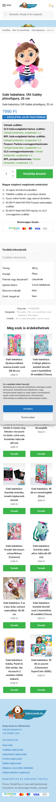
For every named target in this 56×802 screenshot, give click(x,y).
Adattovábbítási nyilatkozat (16, 772)
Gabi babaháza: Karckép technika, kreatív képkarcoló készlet (14, 494)
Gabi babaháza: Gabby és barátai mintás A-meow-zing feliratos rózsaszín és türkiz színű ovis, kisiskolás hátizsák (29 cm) (14, 431)
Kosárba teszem (34, 173)
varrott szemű (43, 318)
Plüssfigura (33, 315)
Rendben (28, 408)
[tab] (28, 250)
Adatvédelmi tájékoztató (14, 754)
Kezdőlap (6, 30)
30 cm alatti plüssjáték (26, 318)
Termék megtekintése (14, 455)
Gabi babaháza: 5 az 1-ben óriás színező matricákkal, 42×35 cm (14, 609)
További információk (14, 249)
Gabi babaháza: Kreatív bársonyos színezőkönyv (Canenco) (14, 552)
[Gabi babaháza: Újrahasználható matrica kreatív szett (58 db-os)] (14, 345)
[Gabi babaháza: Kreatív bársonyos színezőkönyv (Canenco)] (14, 531)
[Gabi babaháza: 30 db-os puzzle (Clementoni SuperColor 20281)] (41, 645)
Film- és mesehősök (20, 30)
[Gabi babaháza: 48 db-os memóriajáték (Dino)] (41, 474)
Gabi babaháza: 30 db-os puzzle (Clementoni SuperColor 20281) (41, 666)
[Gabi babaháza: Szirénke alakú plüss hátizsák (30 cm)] (41, 531)
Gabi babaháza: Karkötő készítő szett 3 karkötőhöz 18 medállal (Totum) (41, 609)
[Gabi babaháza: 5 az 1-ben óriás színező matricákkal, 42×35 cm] (14, 588)
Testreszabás (28, 417)
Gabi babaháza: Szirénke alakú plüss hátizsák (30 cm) (41, 552)
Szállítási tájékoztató (12, 749)
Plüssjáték (21, 312)
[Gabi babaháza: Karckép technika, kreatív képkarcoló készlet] (14, 474)
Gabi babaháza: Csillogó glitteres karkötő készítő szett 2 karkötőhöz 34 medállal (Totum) (41, 367)
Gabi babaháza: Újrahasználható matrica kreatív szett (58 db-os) (14, 365)
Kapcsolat (7, 745)
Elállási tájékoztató (11, 763)
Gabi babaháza (38, 30)
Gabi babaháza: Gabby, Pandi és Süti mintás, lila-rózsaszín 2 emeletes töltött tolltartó (14, 669)
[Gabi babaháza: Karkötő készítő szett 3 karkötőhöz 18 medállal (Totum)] (41, 588)
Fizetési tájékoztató (12, 758)
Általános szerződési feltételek (17, 768)
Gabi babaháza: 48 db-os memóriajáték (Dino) (41, 492)
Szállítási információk (14, 257)
